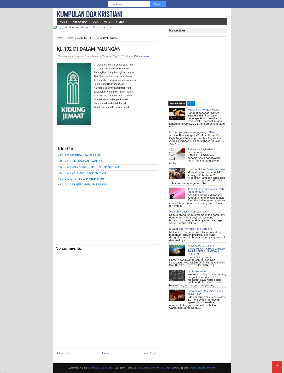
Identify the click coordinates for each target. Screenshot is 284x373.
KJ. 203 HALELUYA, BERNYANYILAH (83, 172)
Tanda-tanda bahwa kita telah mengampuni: (206, 190)
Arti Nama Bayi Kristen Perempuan (201, 151)
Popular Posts (177, 103)
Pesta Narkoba (197, 271)
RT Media (165, 368)
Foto (107, 21)
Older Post (63, 353)
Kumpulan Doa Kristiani (89, 14)
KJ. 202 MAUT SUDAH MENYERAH (82, 178)
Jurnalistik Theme (147, 368)
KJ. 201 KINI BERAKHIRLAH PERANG (83, 184)
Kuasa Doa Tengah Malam (204, 109)
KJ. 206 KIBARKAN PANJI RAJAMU (82, 155)
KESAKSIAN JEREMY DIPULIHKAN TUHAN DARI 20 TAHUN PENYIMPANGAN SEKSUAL (206, 250)
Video (120, 21)
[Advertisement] (85, 216)
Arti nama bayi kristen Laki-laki (188, 211)
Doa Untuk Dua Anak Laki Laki (206, 169)
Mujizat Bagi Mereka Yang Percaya (190, 228)
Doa (95, 21)
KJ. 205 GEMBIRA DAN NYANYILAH (82, 161)
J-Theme (4, 372)
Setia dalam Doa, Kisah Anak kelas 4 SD (205, 292)
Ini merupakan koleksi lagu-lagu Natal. (192, 132)
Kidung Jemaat (74, 38)
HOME (63, 21)
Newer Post (149, 353)
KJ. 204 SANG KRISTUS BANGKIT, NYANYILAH (89, 166)
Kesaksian (80, 21)
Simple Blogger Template (202, 368)
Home (60, 38)
